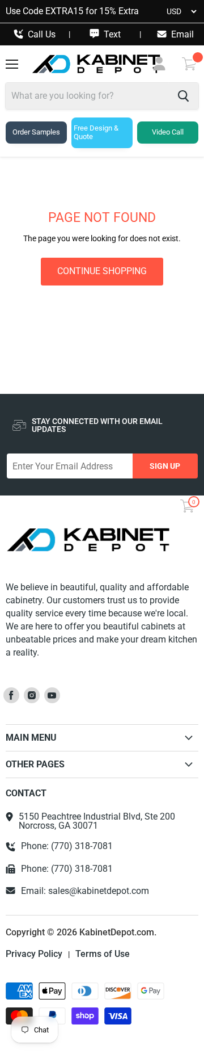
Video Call (168, 132)
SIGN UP (165, 466)
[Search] (183, 96)
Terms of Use (102, 954)
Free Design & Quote (96, 132)
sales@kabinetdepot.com (98, 890)
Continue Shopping (102, 271)
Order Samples (36, 132)
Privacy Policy (34, 954)
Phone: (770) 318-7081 (67, 846)
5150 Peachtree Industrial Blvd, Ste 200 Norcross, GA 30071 (97, 821)
